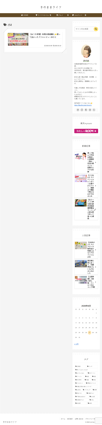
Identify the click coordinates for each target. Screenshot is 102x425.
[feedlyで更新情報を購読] (90, 110)
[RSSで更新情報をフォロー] (94, 110)
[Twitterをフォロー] (78, 110)
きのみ (86, 61)
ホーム (63, 419)
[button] (96, 29)
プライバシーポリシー (92, 419)
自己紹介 (70, 419)
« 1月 (76, 344)
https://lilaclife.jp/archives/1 (83, 105)
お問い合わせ (79, 419)
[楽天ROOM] (86, 110)
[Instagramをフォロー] (82, 110)
